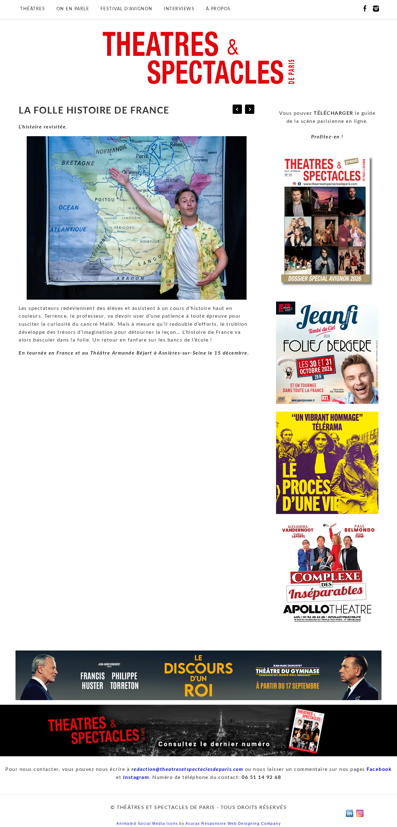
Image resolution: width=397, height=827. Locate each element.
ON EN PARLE (72, 9)
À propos (218, 9)
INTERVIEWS (179, 9)
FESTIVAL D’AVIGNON (126, 9)
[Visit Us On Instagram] (360, 818)
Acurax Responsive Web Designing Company (233, 823)
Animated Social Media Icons (147, 823)
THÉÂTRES (32, 9)
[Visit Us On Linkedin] (349, 818)
